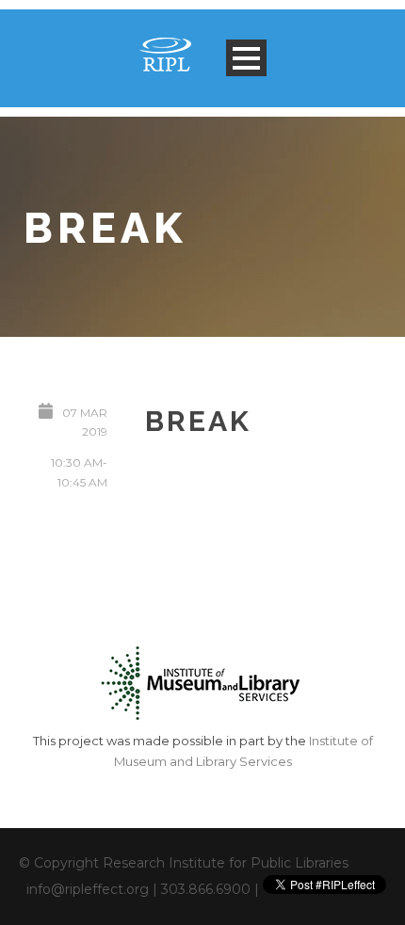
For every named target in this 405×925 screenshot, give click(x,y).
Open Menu (246, 58)
